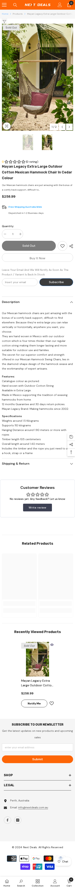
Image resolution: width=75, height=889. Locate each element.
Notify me (34, 703)
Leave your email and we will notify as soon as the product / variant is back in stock (35, 272)
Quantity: (8, 226)
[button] (62, 127)
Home (5, 13)
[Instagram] (17, 820)
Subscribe (56, 282)
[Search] (15, 5)
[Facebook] (7, 820)
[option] (37, 77)
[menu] (4, 5)
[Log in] (60, 5)
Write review (37, 507)
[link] (19, 603)
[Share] (70, 246)
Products (18, 13)
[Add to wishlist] (62, 246)
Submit (37, 759)
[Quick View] (52, 645)
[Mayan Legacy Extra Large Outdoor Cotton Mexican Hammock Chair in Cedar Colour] (37, 659)
